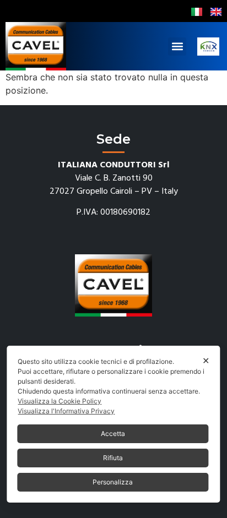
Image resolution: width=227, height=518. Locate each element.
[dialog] (113, 424)
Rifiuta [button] (113, 458)
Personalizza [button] (113, 482)
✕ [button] (205, 360)
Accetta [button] (113, 433)
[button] (177, 46)
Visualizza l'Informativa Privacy (66, 411)
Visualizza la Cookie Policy (59, 401)
